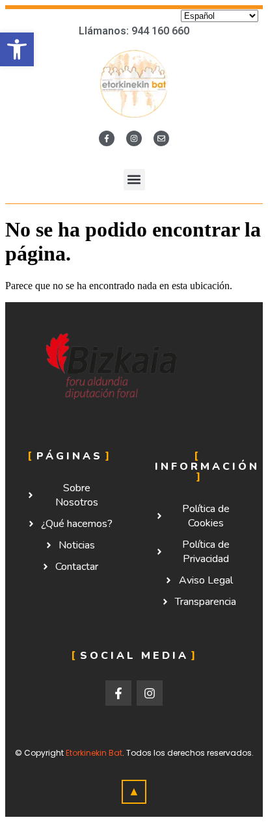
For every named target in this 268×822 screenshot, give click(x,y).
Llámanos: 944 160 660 (134, 31)
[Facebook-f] (106, 138)
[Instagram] (134, 138)
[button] (17, 49)
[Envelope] (161, 138)
